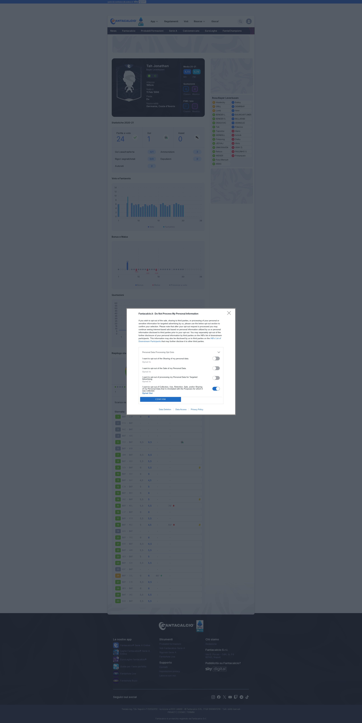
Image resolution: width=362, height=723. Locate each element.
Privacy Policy (197, 409)
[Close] (230, 314)
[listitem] (181, 352)
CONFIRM (160, 399)
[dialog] (181, 361)
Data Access (181, 409)
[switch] (216, 358)
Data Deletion (165, 409)
